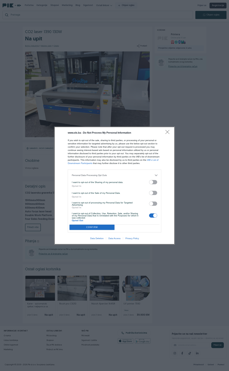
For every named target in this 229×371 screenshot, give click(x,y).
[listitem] (114, 175)
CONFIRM (92, 227)
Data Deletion (97, 238)
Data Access (114, 238)
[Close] (168, 133)
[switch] (153, 182)
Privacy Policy (132, 238)
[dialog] (114, 185)
